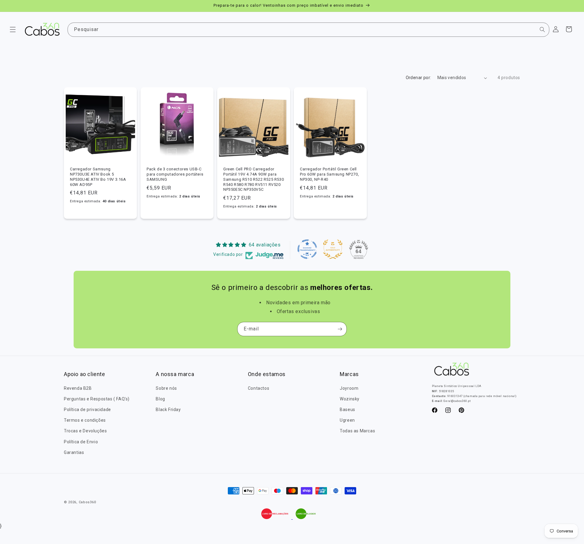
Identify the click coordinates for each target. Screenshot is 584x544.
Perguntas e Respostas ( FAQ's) (97, 398)
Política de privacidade (87, 409)
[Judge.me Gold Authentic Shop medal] (332, 249)
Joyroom (349, 388)
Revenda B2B (78, 388)
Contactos (258, 388)
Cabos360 (87, 502)
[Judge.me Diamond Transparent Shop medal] (307, 249)
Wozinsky (350, 398)
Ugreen (347, 420)
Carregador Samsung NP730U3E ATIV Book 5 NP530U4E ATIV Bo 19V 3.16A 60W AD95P (98, 177)
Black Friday (168, 409)
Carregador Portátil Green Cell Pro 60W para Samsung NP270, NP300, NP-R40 (329, 174)
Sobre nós (166, 388)
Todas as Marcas (357, 430)
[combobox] (308, 30)
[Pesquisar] (542, 29)
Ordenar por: (418, 77)
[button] (12, 29)
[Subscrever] (339, 329)
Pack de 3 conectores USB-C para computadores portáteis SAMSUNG (175, 174)
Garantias (74, 452)
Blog (160, 398)
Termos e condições (85, 420)
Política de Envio (81, 441)
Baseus (347, 409)
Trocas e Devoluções (85, 430)
